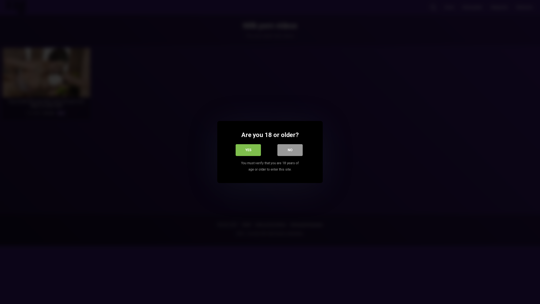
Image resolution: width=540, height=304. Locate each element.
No (290, 150)
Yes (248, 150)
